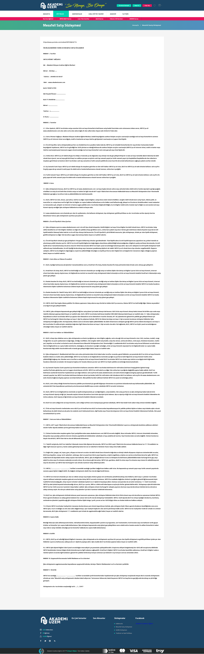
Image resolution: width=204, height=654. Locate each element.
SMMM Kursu (133, 19)
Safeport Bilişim (72, 651)
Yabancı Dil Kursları (116, 19)
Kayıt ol (137, 5)
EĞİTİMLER (60, 14)
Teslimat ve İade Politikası (124, 633)
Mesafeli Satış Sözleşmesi (124, 627)
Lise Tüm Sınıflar (83, 19)
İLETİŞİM (125, 14)
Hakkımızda (119, 624)
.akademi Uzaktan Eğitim (144, 623)
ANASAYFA (46, 14)
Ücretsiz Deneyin (124, 5)
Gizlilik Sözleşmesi (121, 630)
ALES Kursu (99, 19)
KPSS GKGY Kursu (65, 19)
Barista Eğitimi (48, 19)
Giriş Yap (147, 5)
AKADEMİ (113, 14)
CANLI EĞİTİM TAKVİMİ (96, 14)
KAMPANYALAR (77, 14)
